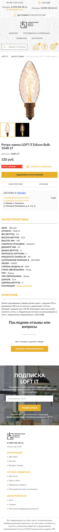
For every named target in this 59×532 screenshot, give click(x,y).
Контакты (37, 38)
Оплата (12, 461)
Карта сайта (14, 481)
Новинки (21, 38)
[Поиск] (4, 47)
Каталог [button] (13, 33)
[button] (15, 9)
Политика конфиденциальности (24, 509)
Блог (11, 500)
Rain (30, 286)
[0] (53, 47)
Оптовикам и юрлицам (36, 33)
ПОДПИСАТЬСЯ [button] (29, 408)
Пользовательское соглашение (23, 489)
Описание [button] (43, 184)
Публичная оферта (17, 485)
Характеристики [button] (15, 184)
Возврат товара (16, 465)
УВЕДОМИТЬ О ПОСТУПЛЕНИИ (29, 175)
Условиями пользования (36, 417)
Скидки (12, 505)
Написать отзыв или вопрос (29, 349)
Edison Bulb (22, 286)
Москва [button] (21, 193)
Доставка (13, 457)
